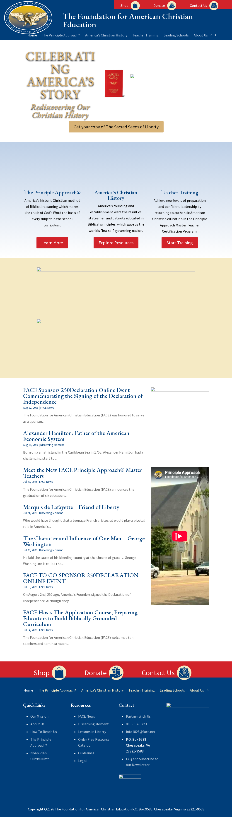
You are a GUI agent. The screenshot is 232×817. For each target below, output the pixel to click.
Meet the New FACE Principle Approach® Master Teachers (82, 473)
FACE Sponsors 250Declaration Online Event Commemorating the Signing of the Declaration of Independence (83, 396)
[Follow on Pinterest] (54, 773)
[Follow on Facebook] (26, 773)
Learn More (52, 242)
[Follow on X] (35, 773)
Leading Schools (176, 35)
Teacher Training (145, 35)
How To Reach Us (43, 731)
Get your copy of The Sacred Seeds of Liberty (116, 127)
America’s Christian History (106, 35)
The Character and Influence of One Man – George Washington (84, 541)
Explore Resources (116, 242)
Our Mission (39, 716)
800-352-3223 (136, 724)
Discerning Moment (52, 445)
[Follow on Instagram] (44, 773)
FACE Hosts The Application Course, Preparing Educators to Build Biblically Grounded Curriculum (80, 618)
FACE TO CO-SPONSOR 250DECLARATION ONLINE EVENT (80, 578)
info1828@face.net (140, 731)
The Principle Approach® (61, 35)
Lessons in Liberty (92, 731)
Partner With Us (138, 716)
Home (32, 35)
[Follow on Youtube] (26, 782)
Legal (82, 760)
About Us (201, 35)
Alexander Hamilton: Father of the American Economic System (76, 436)
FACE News (47, 408)
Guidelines (86, 753)
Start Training (180, 242)
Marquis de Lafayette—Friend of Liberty (71, 507)
